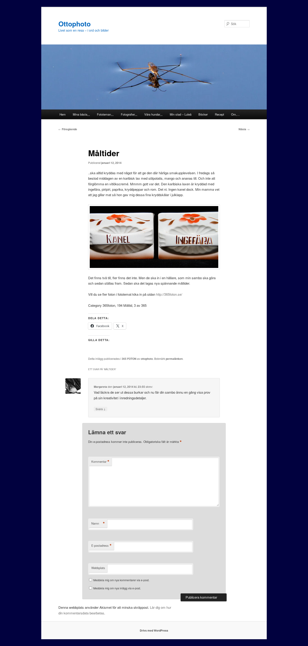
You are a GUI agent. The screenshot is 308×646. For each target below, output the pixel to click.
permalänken (174, 359)
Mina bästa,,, (81, 114)
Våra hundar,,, (153, 114)
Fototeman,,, (105, 114)
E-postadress (101, 545)
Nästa (244, 129)
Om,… (235, 114)
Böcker (203, 114)
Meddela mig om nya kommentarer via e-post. (121, 580)
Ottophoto (74, 23)
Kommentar (100, 461)
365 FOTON (129, 359)
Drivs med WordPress (154, 630)
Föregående (67, 129)
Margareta (100, 387)
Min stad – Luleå (180, 114)
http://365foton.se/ (169, 294)
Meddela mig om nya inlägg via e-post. (117, 588)
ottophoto (147, 359)
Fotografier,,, (129, 114)
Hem (63, 114)
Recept (219, 114)
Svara (101, 409)
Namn (98, 523)
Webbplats (98, 568)
